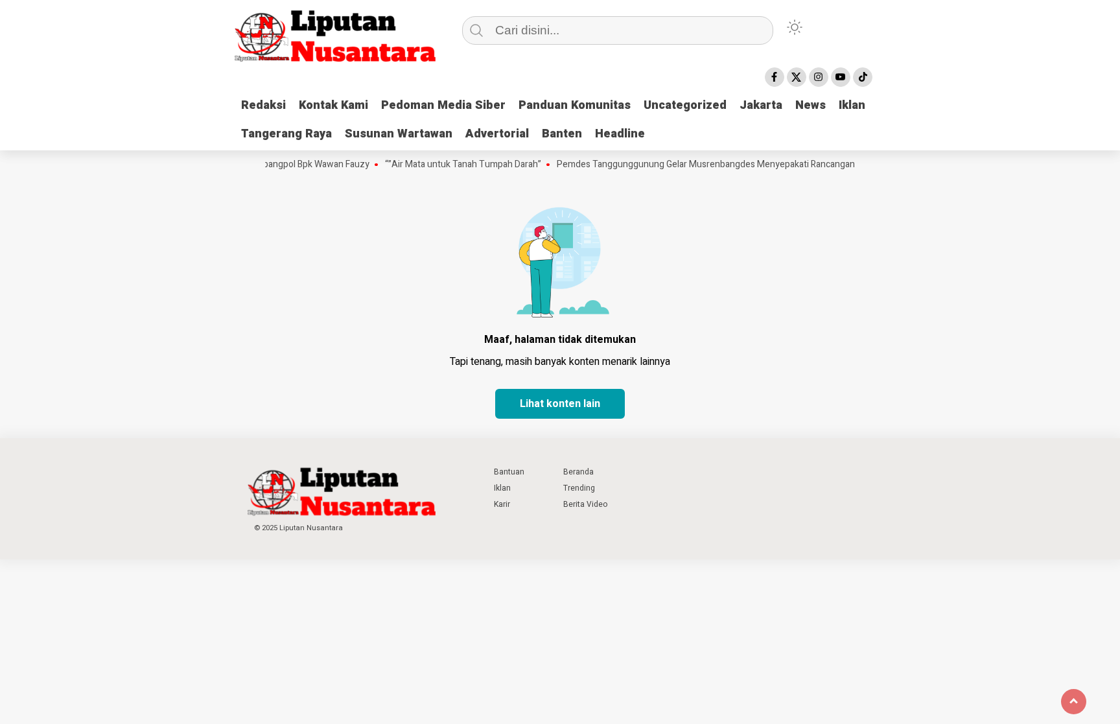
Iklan (852, 105)
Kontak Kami (333, 105)
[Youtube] (840, 77)
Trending (579, 488)
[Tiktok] (862, 77)
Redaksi (263, 105)
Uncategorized (685, 105)
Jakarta (761, 105)
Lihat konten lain (560, 404)
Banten (562, 134)
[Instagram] (818, 77)
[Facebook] (774, 77)
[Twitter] (796, 77)
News (810, 105)
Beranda (578, 472)
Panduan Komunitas (575, 105)
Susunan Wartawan (398, 134)
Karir (502, 504)
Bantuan (509, 472)
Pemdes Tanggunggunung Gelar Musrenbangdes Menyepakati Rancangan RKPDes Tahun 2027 (735, 164)
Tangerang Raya (286, 134)
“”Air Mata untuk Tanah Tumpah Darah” (451, 164)
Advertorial (497, 134)
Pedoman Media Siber (443, 105)
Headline (620, 134)
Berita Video (585, 504)
